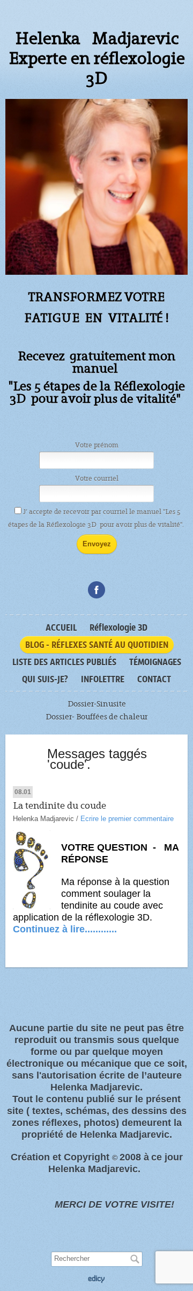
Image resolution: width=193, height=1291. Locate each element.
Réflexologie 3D (118, 627)
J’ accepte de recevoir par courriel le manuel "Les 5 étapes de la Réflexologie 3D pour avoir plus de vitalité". (96, 518)
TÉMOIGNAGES (155, 662)
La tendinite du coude (59, 805)
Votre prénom (96, 445)
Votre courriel (96, 478)
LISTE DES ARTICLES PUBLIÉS (64, 662)
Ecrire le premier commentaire (127, 819)
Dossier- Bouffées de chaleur (96, 717)
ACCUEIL (61, 627)
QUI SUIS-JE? (45, 679)
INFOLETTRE (102, 679)
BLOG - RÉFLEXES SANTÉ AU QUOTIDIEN (96, 645)
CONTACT (154, 679)
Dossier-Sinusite (97, 704)
